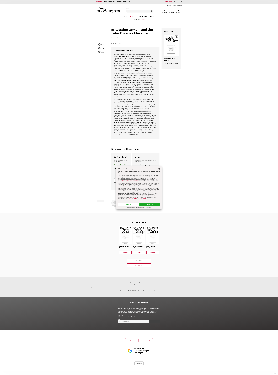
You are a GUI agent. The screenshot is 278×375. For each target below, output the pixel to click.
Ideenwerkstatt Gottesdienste (145, 287)
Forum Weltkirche (168, 287)
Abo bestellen (138, 265)
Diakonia (184, 287)
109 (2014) (113, 24)
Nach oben (139, 363)
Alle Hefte (139, 260)
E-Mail (119, 319)
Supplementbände (142, 16)
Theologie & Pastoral (109, 1)
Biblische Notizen (177, 287)
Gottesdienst (134, 287)
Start (126, 16)
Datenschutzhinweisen (145, 316)
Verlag (175, 1)
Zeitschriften (168, 1)
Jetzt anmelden (154, 321)
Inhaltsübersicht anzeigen (171, 63)
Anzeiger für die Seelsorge (158, 287)
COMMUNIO (127, 287)
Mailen (102, 52)
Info (180, 1)
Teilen (102, 44)
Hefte (132, 16)
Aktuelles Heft (136, 19)
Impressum (153, 334)
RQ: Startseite (100, 24)
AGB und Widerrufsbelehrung (128, 334)
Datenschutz (139, 334)
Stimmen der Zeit (120, 287)
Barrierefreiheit (146, 334)
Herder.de (99, 1)
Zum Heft (125, 252)
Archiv (143, 19)
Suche (127, 8)
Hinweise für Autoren (177, 5)
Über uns (169, 5)
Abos (152, 16)
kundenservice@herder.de (141, 290)
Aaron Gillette (117, 38)
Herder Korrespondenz (110, 287)
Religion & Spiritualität (123, 1)
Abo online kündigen (153, 290)
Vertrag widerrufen (132, 340)
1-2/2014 (117, 24)
